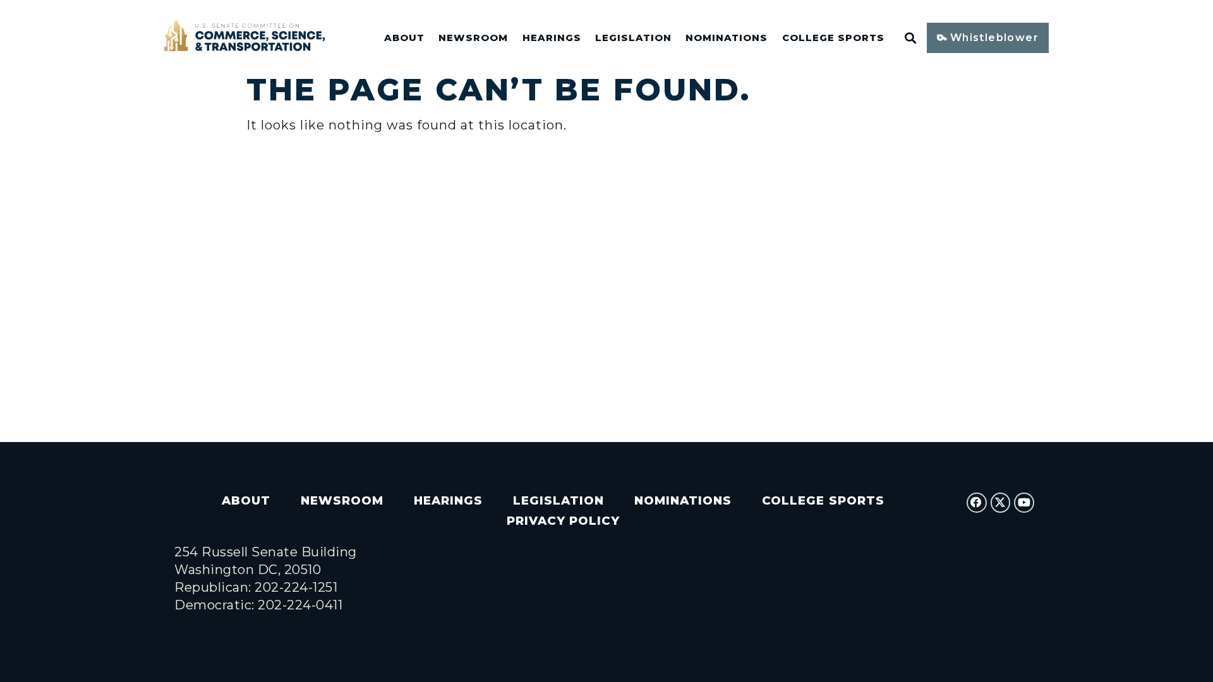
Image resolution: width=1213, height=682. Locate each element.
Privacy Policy (563, 520)
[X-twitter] (1001, 503)
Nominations (726, 38)
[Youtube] (1024, 503)
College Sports (833, 38)
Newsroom (473, 38)
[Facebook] (977, 503)
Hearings (551, 38)
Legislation (633, 38)
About (404, 38)
